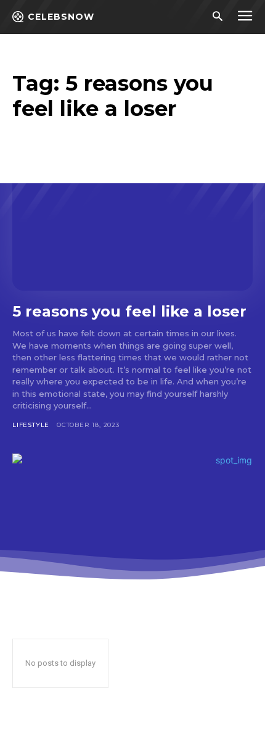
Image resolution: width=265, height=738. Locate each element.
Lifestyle (30, 425)
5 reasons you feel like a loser (129, 311)
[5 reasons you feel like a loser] (132, 218)
